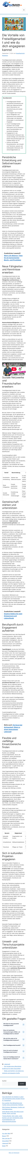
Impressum (16, 1152)
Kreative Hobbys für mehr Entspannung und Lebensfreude (13, 616)
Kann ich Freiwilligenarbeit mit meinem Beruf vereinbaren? (11, 1057)
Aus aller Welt (6, 1133)
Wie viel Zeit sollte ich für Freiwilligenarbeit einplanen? (11, 1039)
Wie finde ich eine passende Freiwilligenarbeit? (11, 1024)
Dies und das (6, 1138)
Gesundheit (5, 1141)
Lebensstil (7, 1064)
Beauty (4, 1136)
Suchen (4, 1081)
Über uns (11, 1152)
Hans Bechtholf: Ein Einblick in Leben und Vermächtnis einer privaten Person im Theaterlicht (13, 1098)
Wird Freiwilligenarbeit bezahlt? (12, 1045)
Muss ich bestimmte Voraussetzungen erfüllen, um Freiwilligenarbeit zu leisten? (11, 1031)
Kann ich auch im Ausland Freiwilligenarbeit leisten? (10, 1051)
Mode (3, 1146)
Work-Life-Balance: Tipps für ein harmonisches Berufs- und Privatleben (13, 258)
